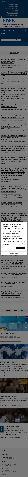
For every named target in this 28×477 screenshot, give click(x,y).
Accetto (20, 248)
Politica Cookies (14, 253)
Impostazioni (9, 248)
